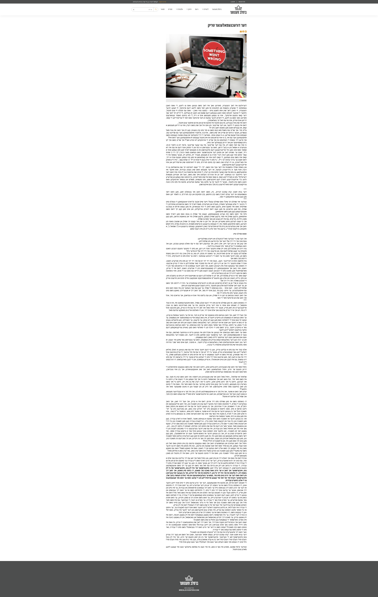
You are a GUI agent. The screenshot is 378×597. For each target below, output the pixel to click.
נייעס (196, 9)
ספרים (170, 9)
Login (233, 2)
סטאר (162, 9)
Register (242, 2)
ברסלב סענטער (238, 9)
